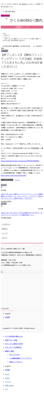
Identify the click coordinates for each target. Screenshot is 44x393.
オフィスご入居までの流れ (14, 344)
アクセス (8, 382)
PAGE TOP (41, 379)
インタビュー (6, 224)
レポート (5, 238)
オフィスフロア (14, 354)
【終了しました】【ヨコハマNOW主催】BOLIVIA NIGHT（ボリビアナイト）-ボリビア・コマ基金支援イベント (21, 214)
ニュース (4, 51)
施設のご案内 (9, 351)
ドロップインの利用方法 (13, 347)
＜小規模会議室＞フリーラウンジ (20, 358)
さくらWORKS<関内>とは (14, 336)
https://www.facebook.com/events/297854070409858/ (20, 161)
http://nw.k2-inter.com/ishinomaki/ (13, 175)
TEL (6, 389)
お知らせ (5, 229)
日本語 (7, 317)
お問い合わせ (5, 16)
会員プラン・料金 (11, 340)
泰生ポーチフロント (16, 362)
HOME (7, 378)
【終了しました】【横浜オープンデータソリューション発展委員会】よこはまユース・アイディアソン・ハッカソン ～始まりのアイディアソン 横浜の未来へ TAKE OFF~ (22, 196)
